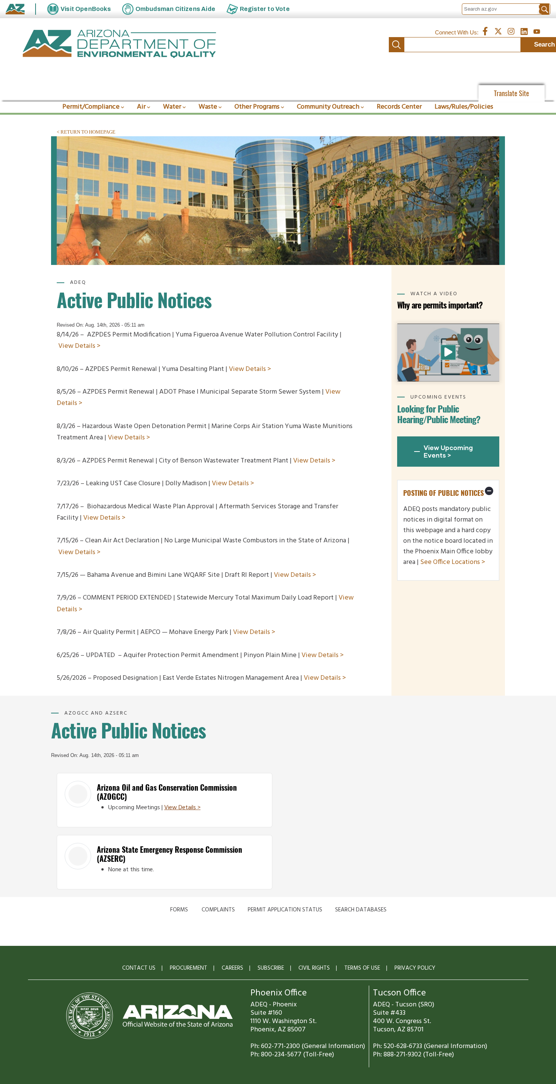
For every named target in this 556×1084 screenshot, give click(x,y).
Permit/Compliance (91, 106)
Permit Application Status (285, 909)
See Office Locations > (452, 562)
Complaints (218, 909)
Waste (208, 106)
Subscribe (271, 968)
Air (141, 106)
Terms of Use (362, 968)
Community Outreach (328, 106)
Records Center (399, 106)
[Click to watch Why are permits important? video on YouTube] (448, 352)
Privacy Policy (414, 968)
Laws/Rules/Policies (464, 106)
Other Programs (257, 106)
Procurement (188, 968)
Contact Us (138, 968)
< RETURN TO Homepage (86, 132)
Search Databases (361, 909)
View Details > (79, 346)
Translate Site (511, 93)
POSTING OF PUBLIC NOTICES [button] (443, 493)
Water (172, 106)
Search (396, 44)
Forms (179, 909)
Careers (232, 968)
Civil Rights (314, 968)
